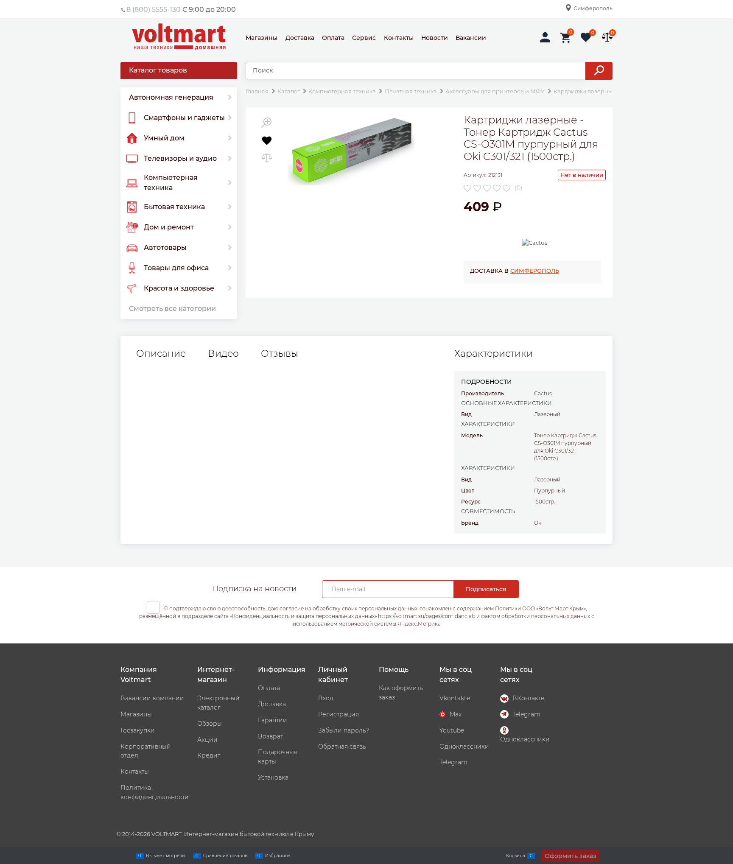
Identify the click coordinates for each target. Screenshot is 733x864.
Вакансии (471, 38)
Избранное (277, 855)
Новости (434, 38)
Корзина (515, 855)
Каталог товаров (158, 70)
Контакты (399, 38)
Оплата (333, 38)
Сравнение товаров (225, 855)
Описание (161, 353)
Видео (223, 353)
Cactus (543, 393)
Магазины (261, 38)
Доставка (299, 38)
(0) (519, 188)
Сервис (364, 38)
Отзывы (279, 353)
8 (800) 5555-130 (153, 10)
